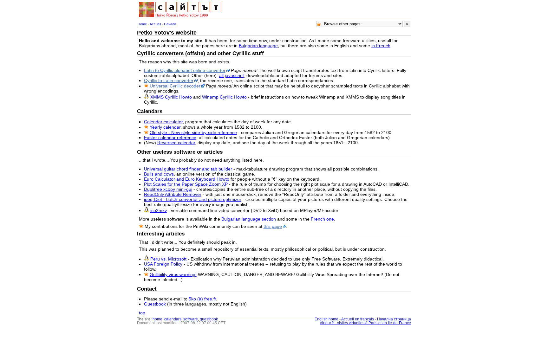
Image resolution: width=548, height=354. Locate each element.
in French (380, 45)
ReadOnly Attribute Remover (172, 194)
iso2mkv (158, 210)
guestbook (209, 319)
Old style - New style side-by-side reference (193, 132)
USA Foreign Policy (163, 264)
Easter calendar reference (170, 137)
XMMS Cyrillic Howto (171, 97)
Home (142, 24)
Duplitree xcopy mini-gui (168, 189)
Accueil (155, 24)
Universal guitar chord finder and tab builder (188, 168)
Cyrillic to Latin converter (168, 80)
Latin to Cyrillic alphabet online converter (184, 70)
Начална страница (394, 319)
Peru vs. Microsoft (168, 258)
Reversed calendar (176, 142)
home (157, 319)
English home (326, 319)
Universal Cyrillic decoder (175, 85)
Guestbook (155, 303)
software (190, 319)
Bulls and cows (159, 174)
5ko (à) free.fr (202, 298)
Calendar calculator (163, 121)
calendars (172, 319)
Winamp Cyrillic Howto (224, 97)
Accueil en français (357, 319)
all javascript (231, 75)
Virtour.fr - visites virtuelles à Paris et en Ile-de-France (365, 323)
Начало (170, 24)
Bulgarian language (258, 45)
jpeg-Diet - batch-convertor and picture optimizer (192, 199)
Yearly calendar (165, 127)
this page (273, 226)
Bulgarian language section (248, 219)
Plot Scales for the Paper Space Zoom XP (186, 184)
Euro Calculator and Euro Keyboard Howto (186, 179)
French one (322, 219)
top (142, 312)
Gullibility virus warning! (173, 274)
